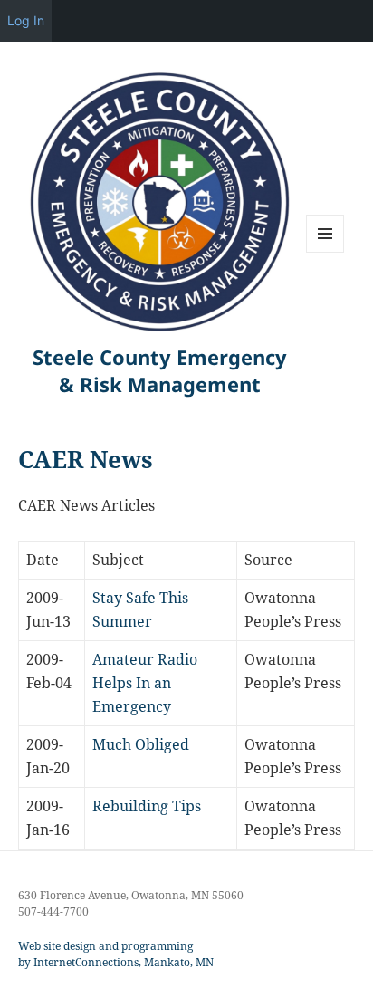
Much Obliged (140, 744)
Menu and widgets (325, 252)
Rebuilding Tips (146, 806)
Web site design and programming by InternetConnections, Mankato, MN (116, 954)
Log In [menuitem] (25, 20)
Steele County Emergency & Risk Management (160, 370)
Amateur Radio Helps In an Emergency (144, 682)
